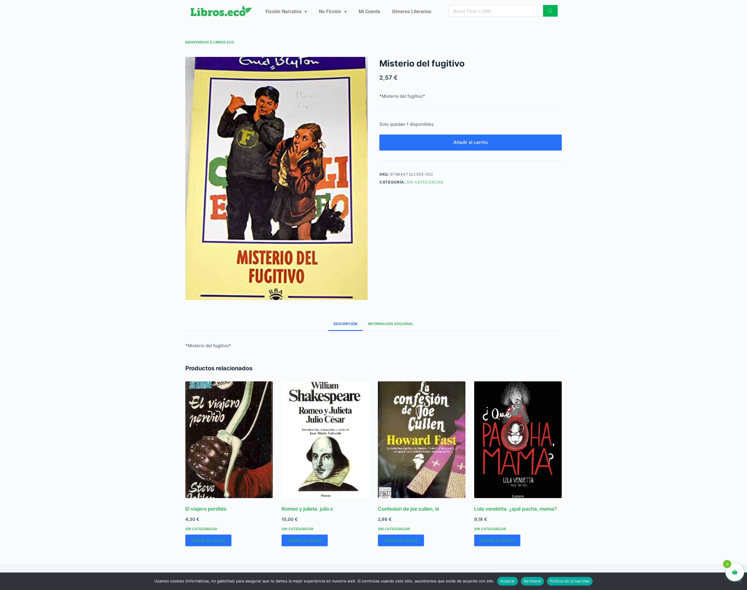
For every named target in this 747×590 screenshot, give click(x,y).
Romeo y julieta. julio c (307, 509)
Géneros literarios (411, 11)
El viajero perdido (205, 509)
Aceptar (507, 581)
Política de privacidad (570, 581)
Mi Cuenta (369, 11)
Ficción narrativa (283, 11)
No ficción (330, 11)
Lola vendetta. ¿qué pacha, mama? (515, 509)
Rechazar (532, 581)
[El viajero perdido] (229, 439)
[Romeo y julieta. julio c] (325, 439)
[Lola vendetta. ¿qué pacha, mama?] (518, 439)
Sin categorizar (424, 182)
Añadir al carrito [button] (208, 540)
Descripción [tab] (345, 324)
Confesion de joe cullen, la (408, 509)
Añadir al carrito (470, 142)
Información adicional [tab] (390, 324)
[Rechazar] (740, 581)
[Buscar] (550, 11)
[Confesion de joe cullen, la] (421, 439)
